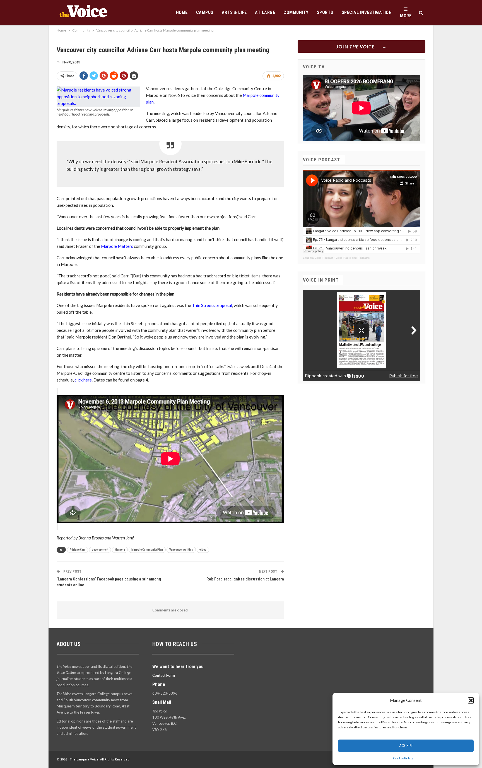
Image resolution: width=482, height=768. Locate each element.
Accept (406, 745)
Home (182, 12)
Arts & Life (234, 12)
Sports (325, 12)
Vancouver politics (181, 549)
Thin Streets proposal (212, 305)
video (202, 549)
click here (83, 379)
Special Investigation (367, 12)
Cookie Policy (403, 758)
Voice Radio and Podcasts (353, 257)
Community (296, 12)
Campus (204, 12)
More (405, 15)
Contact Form (163, 675)
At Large (265, 12)
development (100, 549)
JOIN (355, 46)
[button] (471, 700)
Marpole (120, 549)
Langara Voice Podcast (318, 257)
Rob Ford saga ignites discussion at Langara (245, 579)
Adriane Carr (77, 549)
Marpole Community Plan (147, 549)
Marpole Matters (117, 246)
